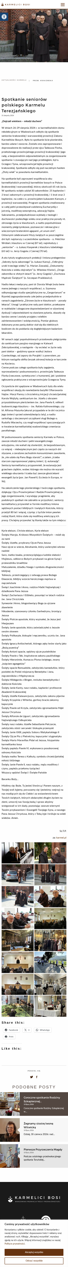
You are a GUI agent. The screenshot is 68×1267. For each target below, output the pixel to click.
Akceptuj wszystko (34, 1252)
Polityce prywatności (15, 1244)
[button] (4, 17)
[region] (34, 1243)
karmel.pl (61, 837)
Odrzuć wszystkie (34, 1261)
